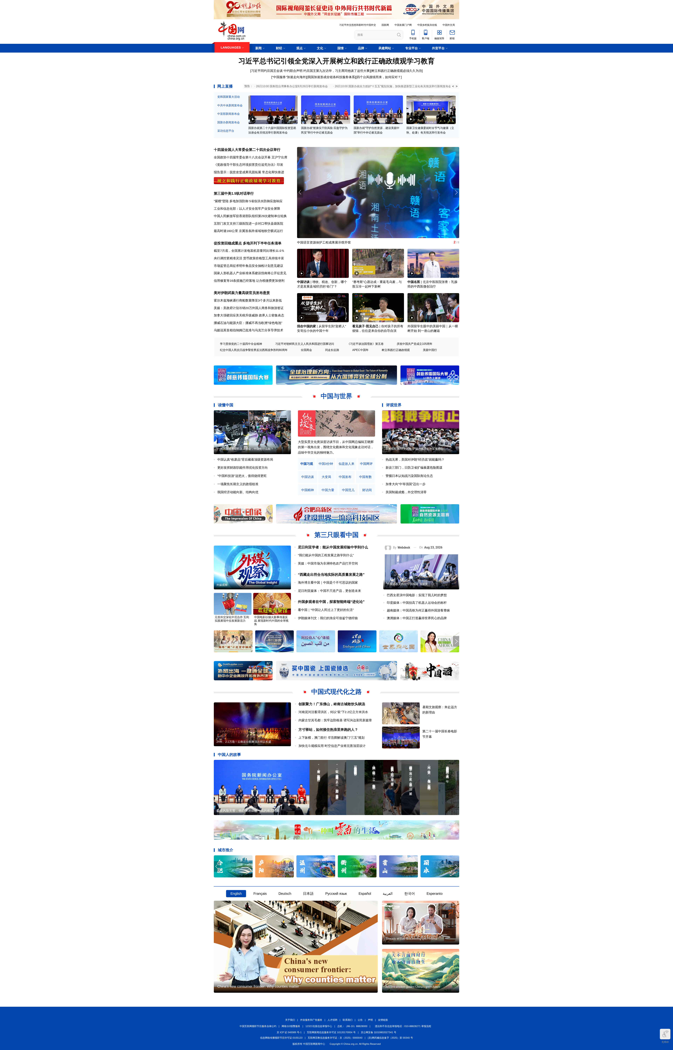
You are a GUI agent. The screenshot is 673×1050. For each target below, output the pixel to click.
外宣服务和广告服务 (311, 1019)
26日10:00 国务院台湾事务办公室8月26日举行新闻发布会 (292, 86)
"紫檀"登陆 (221, 201)
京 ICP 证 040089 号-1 (289, 1032)
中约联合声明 (293, 71)
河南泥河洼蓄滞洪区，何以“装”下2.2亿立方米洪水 (333, 712)
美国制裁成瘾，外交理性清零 (406, 492)
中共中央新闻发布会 (230, 105)
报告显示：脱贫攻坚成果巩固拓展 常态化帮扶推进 (249, 172)
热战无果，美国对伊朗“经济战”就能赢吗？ (415, 459)
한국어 (409, 893)
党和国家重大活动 (228, 96)
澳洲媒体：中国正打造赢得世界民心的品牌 (417, 618)
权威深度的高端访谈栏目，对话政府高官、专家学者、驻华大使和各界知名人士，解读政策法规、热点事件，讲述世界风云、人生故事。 (336, 447)
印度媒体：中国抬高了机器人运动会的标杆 (417, 602)
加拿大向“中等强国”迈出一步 (406, 484)
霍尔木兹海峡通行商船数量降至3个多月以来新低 (248, 300)
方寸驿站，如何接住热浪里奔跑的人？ (328, 729)
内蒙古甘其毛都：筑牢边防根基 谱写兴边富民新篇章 (335, 720)
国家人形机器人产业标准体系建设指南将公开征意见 (250, 273)
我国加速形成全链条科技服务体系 (331, 77)
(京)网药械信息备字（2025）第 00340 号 (390, 1037)
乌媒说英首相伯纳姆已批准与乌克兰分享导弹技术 (248, 330)
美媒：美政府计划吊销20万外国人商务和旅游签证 (249, 308)
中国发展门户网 (403, 24)
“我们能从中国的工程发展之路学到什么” (326, 555)
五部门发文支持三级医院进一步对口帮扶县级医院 (248, 223)
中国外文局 (449, 24)
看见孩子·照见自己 (365, 326)
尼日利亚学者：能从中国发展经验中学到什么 (333, 547)
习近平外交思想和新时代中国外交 (357, 24)
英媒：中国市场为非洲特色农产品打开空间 (328, 563)
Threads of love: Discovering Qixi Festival (411, 938)
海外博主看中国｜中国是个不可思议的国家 (328, 582)
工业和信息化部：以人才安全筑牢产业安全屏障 (247, 208)
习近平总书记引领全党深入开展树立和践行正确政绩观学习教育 (336, 61)
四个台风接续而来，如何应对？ (379, 77)
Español (365, 893)
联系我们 (347, 1019)
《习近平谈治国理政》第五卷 (365, 343)
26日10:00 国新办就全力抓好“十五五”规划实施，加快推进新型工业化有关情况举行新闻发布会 (393, 86)
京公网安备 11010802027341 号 (378, 1032)
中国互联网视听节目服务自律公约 (258, 1026)
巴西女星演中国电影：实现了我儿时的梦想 (417, 595)
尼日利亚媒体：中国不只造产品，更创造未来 (329, 591)
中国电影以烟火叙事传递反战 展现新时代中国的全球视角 (271, 621)
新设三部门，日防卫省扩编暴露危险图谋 (414, 467)
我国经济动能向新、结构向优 (237, 492)
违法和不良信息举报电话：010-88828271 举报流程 (403, 1026)
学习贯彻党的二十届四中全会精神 (241, 343)
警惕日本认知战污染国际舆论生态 (409, 476)
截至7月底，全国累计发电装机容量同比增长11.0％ (249, 250)
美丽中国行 (430, 349)
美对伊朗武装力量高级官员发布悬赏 (242, 293)
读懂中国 (225, 405)
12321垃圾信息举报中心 (318, 1026)
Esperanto (435, 893)
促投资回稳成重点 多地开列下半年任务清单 (247, 243)
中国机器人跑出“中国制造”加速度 (407, 584)
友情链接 (383, 1019)
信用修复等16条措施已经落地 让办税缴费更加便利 (249, 280)
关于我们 (290, 1019)
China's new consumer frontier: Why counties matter (258, 986)
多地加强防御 (238, 201)
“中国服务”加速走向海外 (289, 77)
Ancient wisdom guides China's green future (413, 986)
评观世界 (394, 405)
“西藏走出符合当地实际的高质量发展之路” (331, 574)
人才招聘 (332, 1019)
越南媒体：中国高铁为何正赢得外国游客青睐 (418, 610)
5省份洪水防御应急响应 (266, 201)
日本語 (308, 893)
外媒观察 (222, 584)
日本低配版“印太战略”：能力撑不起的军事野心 (414, 448)
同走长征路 (332, 349)
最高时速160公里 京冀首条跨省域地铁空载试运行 (248, 231)
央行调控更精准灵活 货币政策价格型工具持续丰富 (249, 258)
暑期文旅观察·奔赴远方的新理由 (319, 242)
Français (260, 893)
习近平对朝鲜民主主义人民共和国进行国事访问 (304, 343)
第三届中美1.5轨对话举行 (234, 193)
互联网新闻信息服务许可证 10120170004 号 (331, 1032)
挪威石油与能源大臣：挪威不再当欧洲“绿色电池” (248, 323)
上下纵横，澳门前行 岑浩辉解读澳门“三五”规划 (331, 737)
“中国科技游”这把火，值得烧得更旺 (242, 476)
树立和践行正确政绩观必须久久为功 (396, 71)
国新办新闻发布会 (228, 122)
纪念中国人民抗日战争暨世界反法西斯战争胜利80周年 (254, 349)
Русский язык (336, 893)
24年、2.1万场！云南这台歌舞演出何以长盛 (243, 741)
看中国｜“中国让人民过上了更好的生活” (326, 610)
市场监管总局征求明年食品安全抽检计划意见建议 (248, 266)
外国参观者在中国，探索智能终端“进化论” (331, 602)
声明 (370, 1019)
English (236, 893)
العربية (388, 893)
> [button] (457, 86)
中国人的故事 (229, 754)
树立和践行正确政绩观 (396, 349)
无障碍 (665, 1042)
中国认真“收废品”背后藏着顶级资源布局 (245, 459)
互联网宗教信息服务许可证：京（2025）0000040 (335, 1037)
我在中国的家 (306, 326)
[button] (456, 192)
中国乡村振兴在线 (427, 24)
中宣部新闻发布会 (228, 113)
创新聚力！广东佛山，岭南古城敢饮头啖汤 (331, 704)
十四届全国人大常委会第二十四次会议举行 (247, 150)
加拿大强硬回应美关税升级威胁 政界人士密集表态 (249, 315)
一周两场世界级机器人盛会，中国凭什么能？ (245, 448)
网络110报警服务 (291, 1026)
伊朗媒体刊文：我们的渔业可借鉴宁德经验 (328, 618)
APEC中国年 (360, 349)
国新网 (385, 24)
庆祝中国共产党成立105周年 (414, 343)
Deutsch (284, 893)
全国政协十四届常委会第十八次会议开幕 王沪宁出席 (250, 157)
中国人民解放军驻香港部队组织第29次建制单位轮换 (250, 216)
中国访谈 (303, 282)
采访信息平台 (225, 130)
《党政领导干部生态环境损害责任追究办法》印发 (248, 164)
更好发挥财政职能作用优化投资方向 (242, 467)
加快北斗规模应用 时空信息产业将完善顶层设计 (332, 746)
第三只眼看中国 (336, 534)
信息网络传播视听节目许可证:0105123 (281, 1037)
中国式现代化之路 (336, 691)
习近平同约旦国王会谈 (267, 71)
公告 (360, 1019)
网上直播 (225, 86)
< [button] (453, 86)
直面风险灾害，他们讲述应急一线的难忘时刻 (248, 810)
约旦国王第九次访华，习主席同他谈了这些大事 (336, 71)
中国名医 (413, 282)
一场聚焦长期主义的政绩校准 (237, 484)
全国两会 (306, 349)
